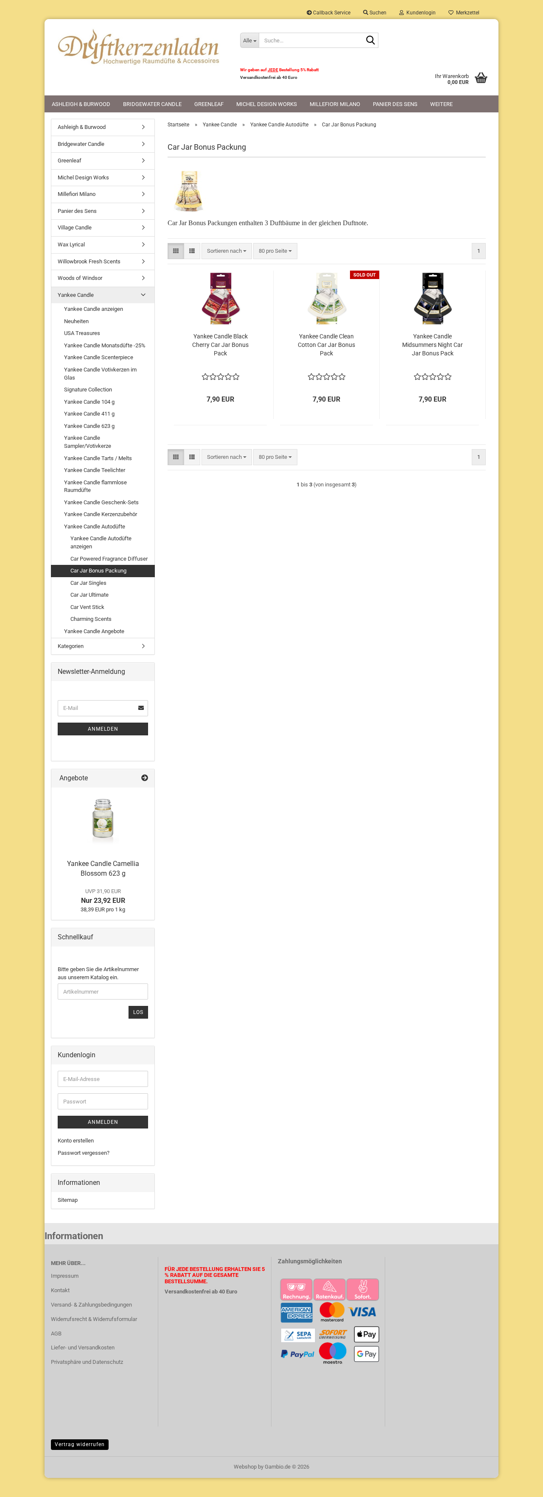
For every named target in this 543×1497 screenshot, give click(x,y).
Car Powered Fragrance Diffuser (109, 559)
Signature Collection (88, 389)
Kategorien (71, 646)
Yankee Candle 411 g (89, 414)
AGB (56, 1333)
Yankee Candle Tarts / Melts (98, 458)
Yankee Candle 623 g (89, 426)
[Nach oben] (519, 1484)
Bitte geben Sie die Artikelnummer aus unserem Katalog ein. (98, 973)
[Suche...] (370, 40)
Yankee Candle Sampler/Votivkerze (87, 442)
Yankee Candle (76, 295)
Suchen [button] (377, 13)
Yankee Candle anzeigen (93, 309)
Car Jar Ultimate (89, 595)
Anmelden (103, 729)
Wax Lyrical (71, 244)
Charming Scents (91, 619)
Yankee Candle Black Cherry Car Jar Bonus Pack (220, 345)
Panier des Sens (395, 104)
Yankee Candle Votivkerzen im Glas (100, 373)
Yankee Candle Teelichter (94, 470)
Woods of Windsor (80, 278)
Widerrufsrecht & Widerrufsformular (94, 1319)
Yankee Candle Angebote (94, 631)
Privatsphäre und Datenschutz (87, 1362)
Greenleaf (209, 104)
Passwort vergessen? (83, 1153)
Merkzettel (466, 13)
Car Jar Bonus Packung (98, 570)
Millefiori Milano (335, 104)
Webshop (245, 1466)
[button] (176, 251)
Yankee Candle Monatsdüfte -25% (105, 345)
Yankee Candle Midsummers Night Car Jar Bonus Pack (432, 345)
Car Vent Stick (87, 607)
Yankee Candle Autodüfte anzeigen (101, 542)
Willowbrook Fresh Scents (89, 261)
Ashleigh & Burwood (81, 104)
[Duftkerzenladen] (139, 46)
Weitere (441, 104)
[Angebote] (144, 778)
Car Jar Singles (88, 583)
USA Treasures (82, 333)
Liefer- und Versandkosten (83, 1347)
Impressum (64, 1276)
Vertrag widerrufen (80, 1444)
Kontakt (60, 1290)
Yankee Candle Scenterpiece (98, 357)
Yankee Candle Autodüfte (94, 526)
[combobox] (227, 251)
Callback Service (331, 13)
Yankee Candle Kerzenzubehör (100, 514)
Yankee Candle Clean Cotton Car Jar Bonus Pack (326, 345)
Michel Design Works (266, 104)
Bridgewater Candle (152, 104)
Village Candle (75, 227)
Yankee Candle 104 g (89, 402)
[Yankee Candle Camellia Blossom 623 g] (103, 821)
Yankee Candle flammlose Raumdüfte (95, 486)
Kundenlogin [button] (420, 13)
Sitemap (68, 1200)
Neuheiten (76, 321)
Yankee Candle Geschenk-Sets (101, 502)
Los (138, 1012)
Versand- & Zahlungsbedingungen (91, 1304)
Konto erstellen (76, 1140)
